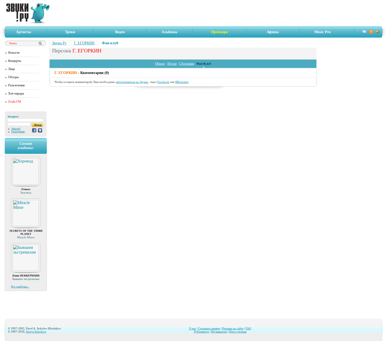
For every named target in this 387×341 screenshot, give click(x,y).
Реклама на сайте (233, 328)
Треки (70, 32)
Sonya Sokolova (36, 331)
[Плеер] (378, 32)
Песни (172, 64)
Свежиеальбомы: (26, 146)
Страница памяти (209, 328)
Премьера (219, 32)
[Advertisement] (217, 13)
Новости (13, 53)
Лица (11, 69)
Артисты (23, 32)
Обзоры (13, 77)
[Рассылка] (364, 32)
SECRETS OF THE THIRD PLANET (25, 232)
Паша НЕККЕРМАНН (25, 275)
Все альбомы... (20, 286)
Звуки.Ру (59, 43)
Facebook (163, 81)
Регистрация (18, 131)
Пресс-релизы (237, 331)
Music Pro (322, 32)
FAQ (248, 328)
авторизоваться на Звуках (132, 81)
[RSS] (371, 32)
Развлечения (16, 85)
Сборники (186, 64)
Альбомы (169, 32)
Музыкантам (219, 331)
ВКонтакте (181, 81)
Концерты (14, 61)
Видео (120, 32)
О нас (192, 328)
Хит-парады (16, 93)
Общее (160, 64)
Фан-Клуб (203, 64)
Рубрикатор (201, 331)
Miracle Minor (26, 237)
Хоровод (25, 192)
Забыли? (16, 128)
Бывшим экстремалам (25, 278)
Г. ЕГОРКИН (84, 43)
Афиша (273, 32)
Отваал (25, 189)
